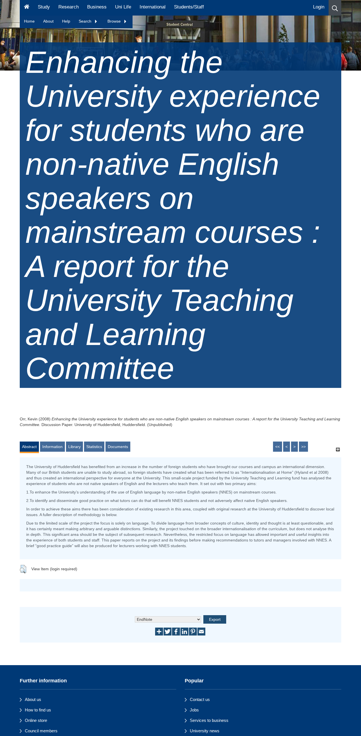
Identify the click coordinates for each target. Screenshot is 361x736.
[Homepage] (27, 8)
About (48, 21)
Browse (114, 21)
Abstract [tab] (29, 446)
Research (68, 7)
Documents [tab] (118, 446)
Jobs (194, 709)
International (153, 7)
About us (33, 699)
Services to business (209, 720)
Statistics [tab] (94, 446)
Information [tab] (52, 446)
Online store (36, 720)
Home (29, 21)
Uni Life (123, 7)
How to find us (38, 709)
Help (66, 21)
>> (303, 446)
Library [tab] (74, 446)
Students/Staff (189, 7)
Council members (41, 730)
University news (204, 730)
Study (44, 7)
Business (97, 7)
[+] (338, 449)
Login (318, 7)
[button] (335, 8)
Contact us (200, 699)
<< (277, 446)
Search (86, 21)
